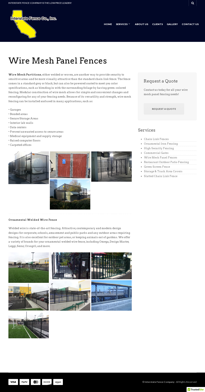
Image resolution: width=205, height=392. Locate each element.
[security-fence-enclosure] (70, 194)
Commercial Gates (156, 152)
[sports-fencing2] (28, 324)
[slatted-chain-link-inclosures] (70, 164)
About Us (141, 24)
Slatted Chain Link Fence (160, 176)
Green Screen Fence (157, 166)
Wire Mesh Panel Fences (160, 157)
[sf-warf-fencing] (111, 295)
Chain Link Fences (156, 139)
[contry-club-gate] (70, 265)
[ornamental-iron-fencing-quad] (111, 265)
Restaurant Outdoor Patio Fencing (166, 162)
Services (122, 24)
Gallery (172, 24)
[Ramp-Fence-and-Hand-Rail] (70, 295)
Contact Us (190, 24)
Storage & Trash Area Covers (163, 171)
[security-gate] (111, 166)
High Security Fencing (159, 148)
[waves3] (28, 267)
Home (108, 24)
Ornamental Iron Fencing (161, 143)
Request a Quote (164, 108)
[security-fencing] (28, 167)
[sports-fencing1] (28, 297)
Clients (157, 24)
